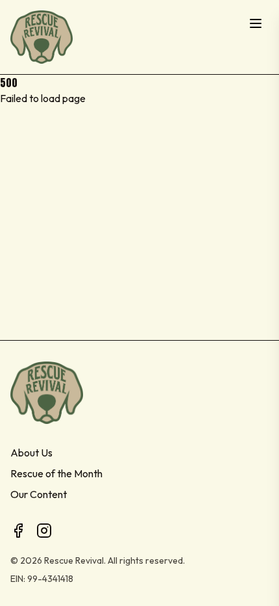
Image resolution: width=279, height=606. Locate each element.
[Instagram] (44, 530)
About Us (31, 452)
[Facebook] (18, 530)
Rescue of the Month (56, 473)
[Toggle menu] (256, 23)
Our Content (38, 494)
